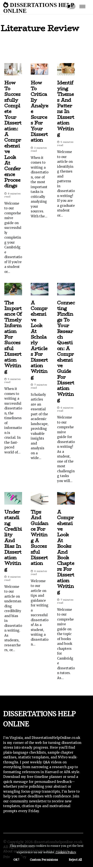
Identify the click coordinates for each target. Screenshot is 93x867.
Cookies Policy (65, 852)
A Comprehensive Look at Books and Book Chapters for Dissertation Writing (65, 552)
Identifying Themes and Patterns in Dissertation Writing (65, 108)
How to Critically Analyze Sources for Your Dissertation (39, 111)
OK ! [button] (16, 860)
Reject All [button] (75, 860)
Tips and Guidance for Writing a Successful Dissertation (39, 537)
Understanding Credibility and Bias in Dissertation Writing (13, 540)
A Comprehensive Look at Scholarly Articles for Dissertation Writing (39, 340)
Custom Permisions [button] (44, 860)
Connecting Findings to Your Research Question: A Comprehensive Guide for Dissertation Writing (66, 351)
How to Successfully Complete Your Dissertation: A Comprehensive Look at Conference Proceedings (12, 134)
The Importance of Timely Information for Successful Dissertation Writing (13, 337)
